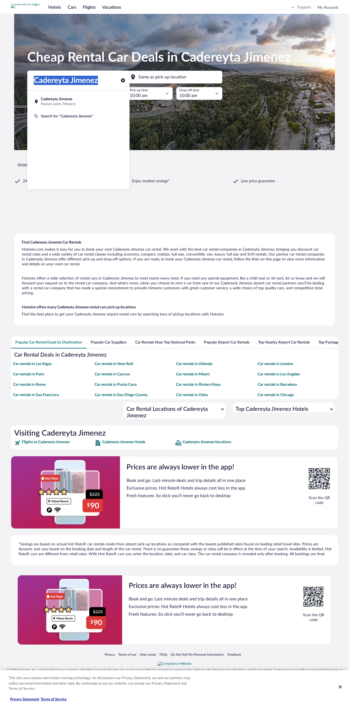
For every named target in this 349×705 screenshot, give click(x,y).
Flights (89, 7)
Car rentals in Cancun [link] (112, 374)
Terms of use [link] (127, 654)
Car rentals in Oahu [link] (192, 395)
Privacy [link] (110, 654)
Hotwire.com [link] (26, 164)
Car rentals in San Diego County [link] (121, 395)
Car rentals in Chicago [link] (276, 395)
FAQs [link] (163, 654)
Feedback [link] (234, 654)
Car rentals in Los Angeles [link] (279, 374)
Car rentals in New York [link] (114, 364)
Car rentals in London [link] (275, 364)
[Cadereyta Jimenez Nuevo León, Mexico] (78, 101)
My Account (327, 8)
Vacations (111, 7)
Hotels (54, 7)
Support (304, 7)
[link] (54, 443)
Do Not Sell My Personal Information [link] (197, 654)
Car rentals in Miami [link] (193, 374)
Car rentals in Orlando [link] (194, 364)
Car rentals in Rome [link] (29, 385)
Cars (72, 7)
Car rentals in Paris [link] (28, 374)
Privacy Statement (24, 699)
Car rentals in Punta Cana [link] (116, 385)
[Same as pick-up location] (174, 77)
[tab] (48, 342)
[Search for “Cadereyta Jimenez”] (78, 116)
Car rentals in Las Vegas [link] (32, 364)
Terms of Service (54, 699)
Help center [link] (148, 654)
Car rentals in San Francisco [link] (36, 395)
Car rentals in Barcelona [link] (277, 385)
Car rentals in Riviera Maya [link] (198, 385)
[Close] (340, 687)
